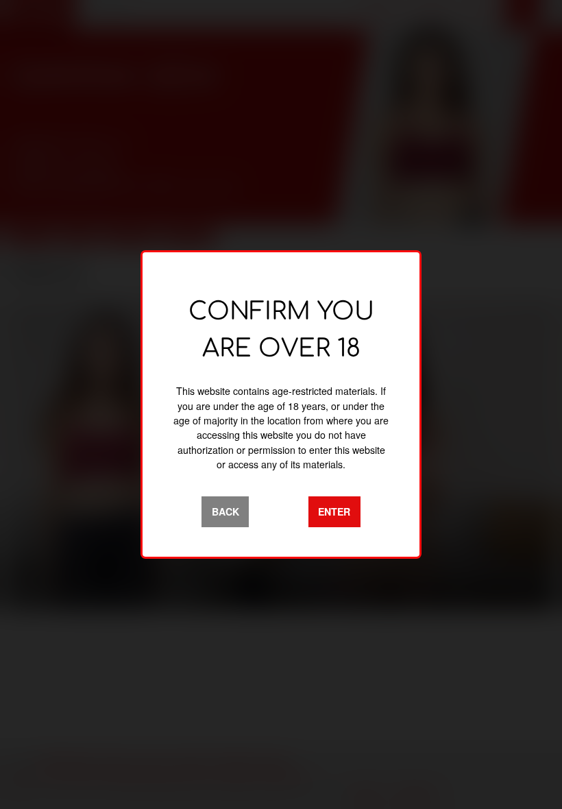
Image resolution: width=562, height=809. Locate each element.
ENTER (334, 511)
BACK (225, 511)
